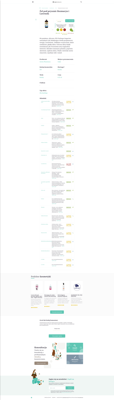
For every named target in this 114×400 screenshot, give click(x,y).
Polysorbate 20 (44, 155)
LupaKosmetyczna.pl (65, 397)
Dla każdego (44, 93)
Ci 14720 (42, 264)
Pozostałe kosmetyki (57, 312)
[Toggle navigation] (32, 2)
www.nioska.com (80, 397)
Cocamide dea (43, 163)
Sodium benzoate (44, 215)
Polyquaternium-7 (44, 134)
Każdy (60, 69)
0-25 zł (60, 77)
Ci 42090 (42, 259)
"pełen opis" (59, 106)
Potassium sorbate (44, 224)
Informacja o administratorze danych (66, 392)
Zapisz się (70, 387)
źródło (52, 29)
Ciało (59, 62)
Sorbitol (42, 125)
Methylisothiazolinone (45, 250)
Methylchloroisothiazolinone (46, 241)
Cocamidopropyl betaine (45, 109)
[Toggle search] (82, 2)
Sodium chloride (44, 142)
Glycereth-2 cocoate (45, 150)
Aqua (42, 118)
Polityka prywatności (47, 397)
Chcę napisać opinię (57, 336)
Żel (41, 69)
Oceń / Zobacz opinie (70, 20)
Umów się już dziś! (41, 363)
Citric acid (43, 190)
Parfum (42, 198)
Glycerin (42, 207)
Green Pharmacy (45, 62)
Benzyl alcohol (44, 232)
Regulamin (53, 397)
